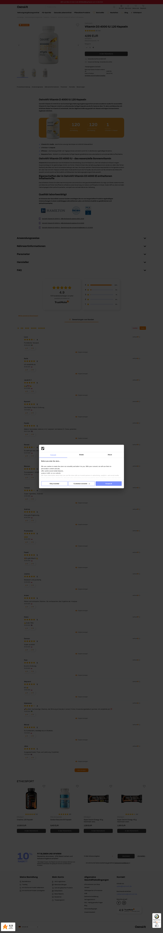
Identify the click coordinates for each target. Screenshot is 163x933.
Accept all (108, 483)
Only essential (54, 483)
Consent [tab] (53, 455)
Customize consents (80, 483)
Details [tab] (81, 454)
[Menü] (160, 914)
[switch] (157, 926)
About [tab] (110, 454)
